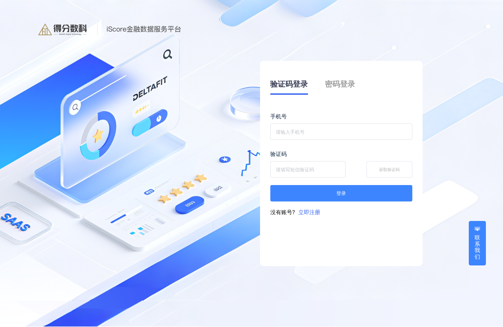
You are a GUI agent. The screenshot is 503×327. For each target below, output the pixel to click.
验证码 (278, 154)
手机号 (278, 116)
